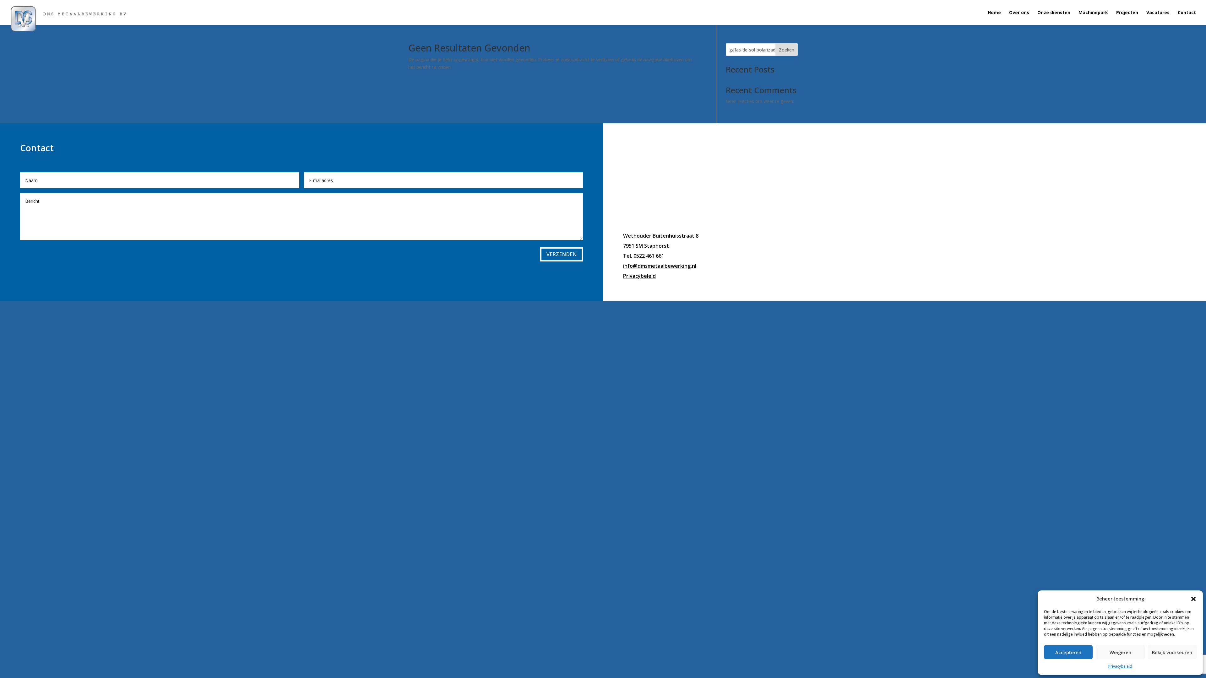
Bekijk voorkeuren (1172, 652)
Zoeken (786, 50)
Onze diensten (1053, 12)
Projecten (1127, 12)
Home (994, 12)
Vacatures (1158, 12)
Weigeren (1120, 652)
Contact (1187, 12)
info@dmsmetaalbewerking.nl (659, 265)
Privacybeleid (1120, 666)
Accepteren (1068, 652)
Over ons (1019, 12)
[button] (1193, 599)
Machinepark (1093, 12)
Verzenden (561, 254)
